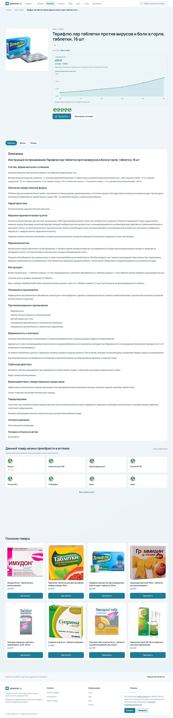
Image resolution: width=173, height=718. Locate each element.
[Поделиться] (55, 45)
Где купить (63, 116)
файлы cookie (142, 696)
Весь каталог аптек (86, 492)
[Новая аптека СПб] (58, 110)
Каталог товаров (52, 701)
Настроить (143, 710)
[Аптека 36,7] (69, 110)
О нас (86, 3)
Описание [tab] (11, 143)
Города (28, 3)
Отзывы (61, 3)
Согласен (129, 710)
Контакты (97, 3)
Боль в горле (19, 10)
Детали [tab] (23, 143)
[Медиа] (55, 110)
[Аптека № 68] (65, 110)
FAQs (70, 3)
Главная (8, 10)
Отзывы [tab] (34, 143)
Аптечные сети (52, 697)
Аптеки (40, 3)
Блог (78, 3)
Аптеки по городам (53, 692)
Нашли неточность (156, 676)
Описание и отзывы (84, 116)
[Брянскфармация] (62, 110)
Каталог (50, 3)
